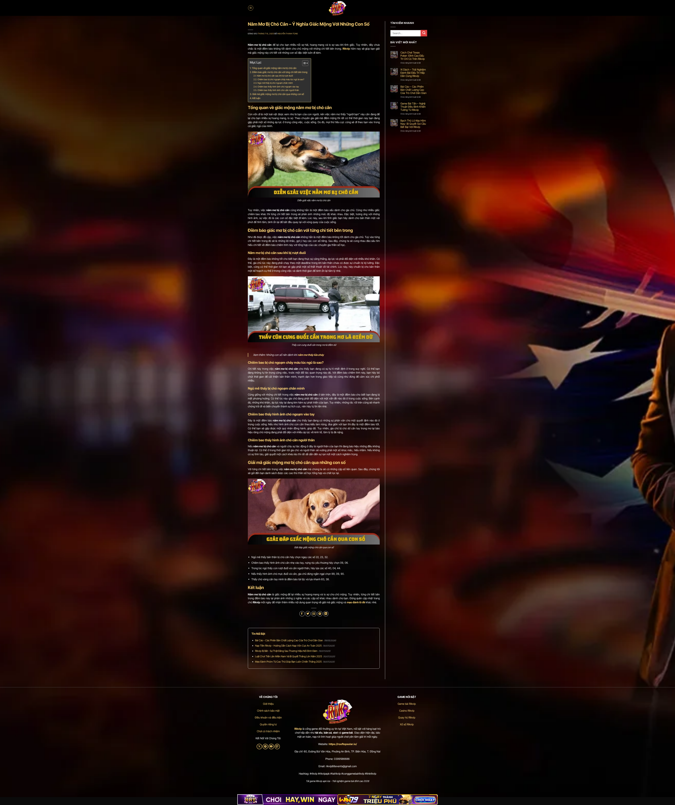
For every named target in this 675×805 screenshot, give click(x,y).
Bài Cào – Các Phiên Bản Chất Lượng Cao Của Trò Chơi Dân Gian (413, 90)
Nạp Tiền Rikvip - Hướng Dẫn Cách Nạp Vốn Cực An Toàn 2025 (288, 645)
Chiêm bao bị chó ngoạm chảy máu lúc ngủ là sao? (281, 79)
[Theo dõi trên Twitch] (277, 746)
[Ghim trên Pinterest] (320, 613)
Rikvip (298, 728)
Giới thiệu (268, 703)
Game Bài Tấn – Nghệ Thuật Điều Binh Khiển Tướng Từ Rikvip (413, 107)
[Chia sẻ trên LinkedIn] (326, 613)
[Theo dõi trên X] (259, 746)
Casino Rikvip (406, 710)
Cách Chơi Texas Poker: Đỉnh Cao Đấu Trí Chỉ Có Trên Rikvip (412, 56)
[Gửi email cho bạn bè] (314, 613)
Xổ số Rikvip (407, 724)
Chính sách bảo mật (268, 710)
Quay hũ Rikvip (406, 717)
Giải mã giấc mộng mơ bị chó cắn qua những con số (278, 94)
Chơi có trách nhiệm (268, 731)
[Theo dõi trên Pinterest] (265, 746)
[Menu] (250, 8)
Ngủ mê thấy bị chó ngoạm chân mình (275, 83)
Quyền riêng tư (268, 724)
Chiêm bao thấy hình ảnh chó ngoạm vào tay (278, 86)
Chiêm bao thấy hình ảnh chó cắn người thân (278, 90)
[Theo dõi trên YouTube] (271, 746)
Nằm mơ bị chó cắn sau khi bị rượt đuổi (275, 75)
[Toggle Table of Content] (303, 63)
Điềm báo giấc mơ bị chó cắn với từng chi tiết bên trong (279, 72)
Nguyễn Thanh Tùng (288, 34)
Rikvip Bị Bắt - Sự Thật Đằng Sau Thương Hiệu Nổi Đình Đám (286, 650)
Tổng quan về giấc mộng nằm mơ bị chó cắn (274, 68)
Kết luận (256, 98)
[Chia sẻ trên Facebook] (302, 613)
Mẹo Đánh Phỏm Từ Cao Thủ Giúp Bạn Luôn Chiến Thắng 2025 (288, 661)
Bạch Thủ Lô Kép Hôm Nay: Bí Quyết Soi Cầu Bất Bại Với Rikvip (413, 124)
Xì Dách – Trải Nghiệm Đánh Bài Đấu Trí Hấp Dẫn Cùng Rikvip (413, 73)
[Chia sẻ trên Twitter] (308, 613)
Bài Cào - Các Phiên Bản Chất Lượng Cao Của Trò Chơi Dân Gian (289, 640)
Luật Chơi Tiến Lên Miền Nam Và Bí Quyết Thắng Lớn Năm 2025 (288, 656)
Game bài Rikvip (407, 703)
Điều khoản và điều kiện (268, 717)
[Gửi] (424, 33)
